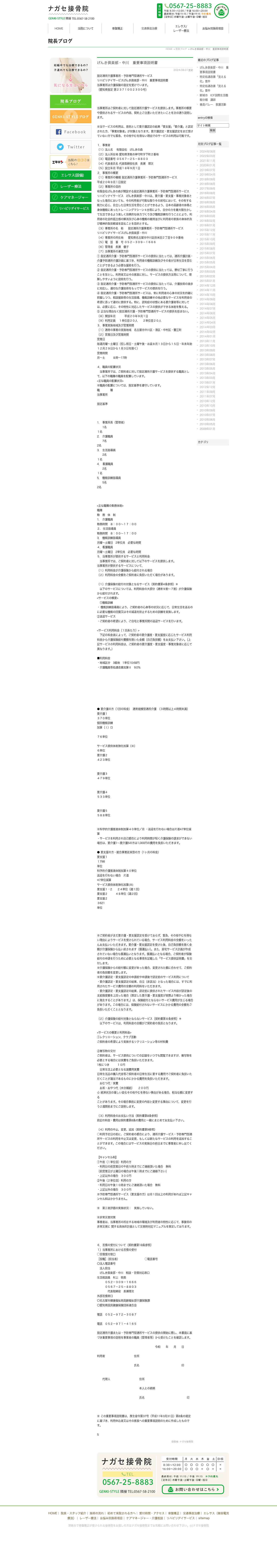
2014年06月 (207, 313)
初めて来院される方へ (121, 1513)
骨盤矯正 (173, 1513)
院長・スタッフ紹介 (73, 1513)
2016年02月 (207, 220)
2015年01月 (207, 280)
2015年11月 (207, 234)
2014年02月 (207, 331)
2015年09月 (207, 243)
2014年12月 (207, 285)
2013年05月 (207, 368)
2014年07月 (207, 308)
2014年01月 (207, 336)
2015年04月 (207, 267)
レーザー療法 (88, 1518)
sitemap (204, 1518)
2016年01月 (207, 225)
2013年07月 (207, 359)
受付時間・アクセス (152, 1513)
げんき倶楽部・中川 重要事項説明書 (127, 62)
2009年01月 (207, 428)
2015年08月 (207, 248)
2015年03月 (207, 271)
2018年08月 (207, 183)
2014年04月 (208, 322)
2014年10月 (207, 294)
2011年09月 (207, 391)
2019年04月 (207, 174)
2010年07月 (207, 414)
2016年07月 (207, 197)
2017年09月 (207, 188)
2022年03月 (207, 156)
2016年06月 (207, 202)
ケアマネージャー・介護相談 (144, 1518)
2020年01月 (207, 165)
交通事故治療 (149, 28)
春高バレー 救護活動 (213, 104)
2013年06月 (207, 364)
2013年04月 (207, 373)
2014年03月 (207, 327)
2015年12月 (207, 230)
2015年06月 (207, 257)
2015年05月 (207, 262)
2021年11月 (207, 160)
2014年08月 (207, 304)
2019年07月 (207, 170)
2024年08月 (207, 151)
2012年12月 (207, 387)
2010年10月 (207, 405)
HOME (59, 28)
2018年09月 (207, 179)
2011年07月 (207, 396)
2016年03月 (207, 216)
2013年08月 (207, 354)
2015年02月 (207, 276)
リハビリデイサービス (181, 1518)
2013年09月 (207, 350)
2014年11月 (207, 290)
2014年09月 (207, 299)
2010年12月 (207, 401)
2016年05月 (207, 206)
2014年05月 (207, 317)
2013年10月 (207, 345)
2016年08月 (207, 193)
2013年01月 (207, 382)
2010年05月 (207, 424)
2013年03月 (207, 377)
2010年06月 (207, 419)
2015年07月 (207, 253)
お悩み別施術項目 (111, 1518)
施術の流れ (97, 1513)
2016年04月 (207, 211)
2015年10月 (207, 239)
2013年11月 (207, 341)
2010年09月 (207, 410)
